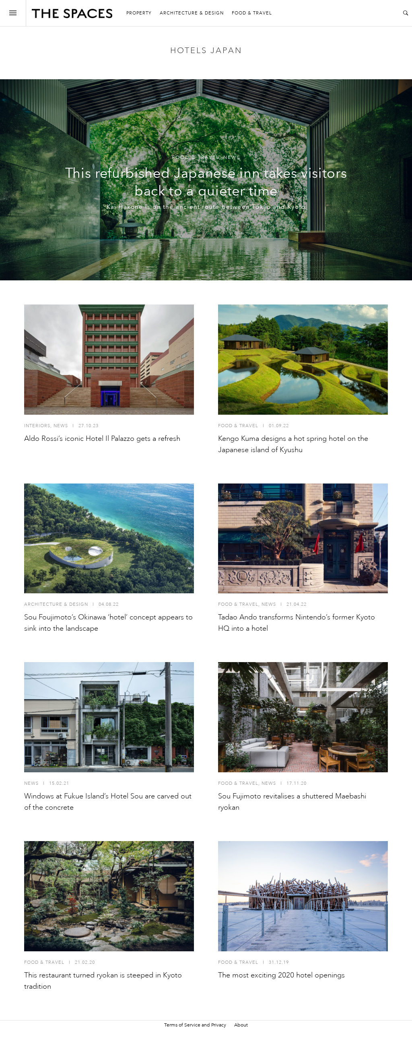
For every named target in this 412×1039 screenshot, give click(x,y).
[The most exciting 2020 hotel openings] (303, 896)
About (241, 1025)
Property (139, 13)
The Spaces (72, 15)
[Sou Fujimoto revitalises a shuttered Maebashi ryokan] (303, 717)
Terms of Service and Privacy (195, 1025)
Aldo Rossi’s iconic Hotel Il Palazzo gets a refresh (102, 438)
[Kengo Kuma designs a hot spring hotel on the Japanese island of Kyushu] (303, 359)
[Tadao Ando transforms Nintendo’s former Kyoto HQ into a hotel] (303, 538)
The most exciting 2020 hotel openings (281, 975)
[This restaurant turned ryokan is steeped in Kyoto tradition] (109, 896)
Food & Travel (252, 13)
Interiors (37, 425)
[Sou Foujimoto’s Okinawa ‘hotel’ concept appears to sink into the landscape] (109, 538)
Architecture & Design (192, 13)
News (232, 157)
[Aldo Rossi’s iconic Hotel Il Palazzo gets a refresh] (109, 359)
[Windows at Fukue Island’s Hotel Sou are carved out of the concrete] (109, 717)
